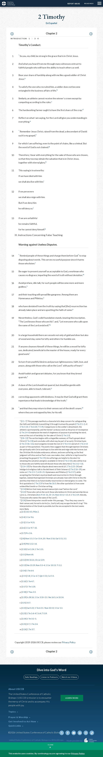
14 (35, 544)
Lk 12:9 (41, 560)
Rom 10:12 (59, 495)
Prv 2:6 (29, 533)
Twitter (61, 733)
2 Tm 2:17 (71, 472)
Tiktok (92, 733)
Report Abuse (73, 4)
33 (36, 560)
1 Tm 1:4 (30, 613)
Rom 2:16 (51, 538)
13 (26, 438)
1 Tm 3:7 (30, 629)
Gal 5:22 (30, 608)
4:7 (36, 613)
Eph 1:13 (43, 576)
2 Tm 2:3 (65, 435)
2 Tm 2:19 (38, 483)
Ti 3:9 (44, 613)
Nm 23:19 (31, 565)
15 (46, 597)
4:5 (30, 512)
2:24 (24, 618)
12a (32, 444)
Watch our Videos (69, 677)
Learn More (71, 698)
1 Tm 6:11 (39, 608)
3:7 (28, 624)
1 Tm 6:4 (30, 570)
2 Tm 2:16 (73, 469)
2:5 (23, 522)
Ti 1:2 (59, 565)
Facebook (67, 733)
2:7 (23, 533)
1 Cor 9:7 (30, 528)
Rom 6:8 (29, 554)
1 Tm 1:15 (39, 549)
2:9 (23, 544)
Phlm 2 (36, 512)
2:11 (23, 554)
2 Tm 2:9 (41, 458)
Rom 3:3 (39, 565)
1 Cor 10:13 (51, 565)
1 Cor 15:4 (37, 538)
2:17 (24, 586)
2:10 (24, 549)
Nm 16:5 (52, 483)
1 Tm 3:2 (30, 618)
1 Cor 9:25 (30, 522)
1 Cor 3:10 (39, 597)
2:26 (23, 500)
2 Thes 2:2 (31, 592)
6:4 (39, 613)
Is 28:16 (30, 597)
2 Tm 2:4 (23, 432)
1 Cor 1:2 (58, 608)
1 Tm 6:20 (33, 427)
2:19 (24, 597)
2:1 (22, 421)
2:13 (24, 565)
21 (43, 472)
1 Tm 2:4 (34, 624)
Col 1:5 (51, 576)
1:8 (27, 512)
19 (27, 466)
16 (47, 495)
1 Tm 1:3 (31, 472)
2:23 (24, 613)
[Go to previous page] (13, 33)
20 (50, 495)
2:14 (23, 466)
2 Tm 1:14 (24, 427)
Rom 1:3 (28, 538)
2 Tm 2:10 (68, 461)
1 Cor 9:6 (30, 517)
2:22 (23, 492)
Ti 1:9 (40, 427)
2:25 (24, 624)
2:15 (24, 576)
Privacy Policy (68, 642)
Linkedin (80, 733)
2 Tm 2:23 (71, 466)
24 (77, 466)
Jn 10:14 (59, 597)
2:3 (23, 512)
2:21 (23, 603)
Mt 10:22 (30, 560)
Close (51, 745)
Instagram (86, 733)
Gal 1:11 (59, 538)
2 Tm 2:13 (84, 444)
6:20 (39, 472)
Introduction (19, 38)
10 (36, 528)
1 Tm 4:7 (30, 581)
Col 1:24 (30, 549)
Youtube (73, 733)
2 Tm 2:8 (29, 441)
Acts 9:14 (41, 495)
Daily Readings (31, 677)
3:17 (28, 603)
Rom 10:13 (49, 608)
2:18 (24, 592)
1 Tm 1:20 (31, 586)
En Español (51, 23)
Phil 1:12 (29, 544)
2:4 (23, 517)
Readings (88, 3)
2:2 (65, 538)
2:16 (24, 581)
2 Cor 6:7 (35, 576)
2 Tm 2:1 (79, 424)
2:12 (23, 560)
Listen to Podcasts (49, 677)
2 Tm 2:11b (25, 444)
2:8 (22, 438)
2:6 (23, 528)
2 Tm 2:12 (67, 444)
